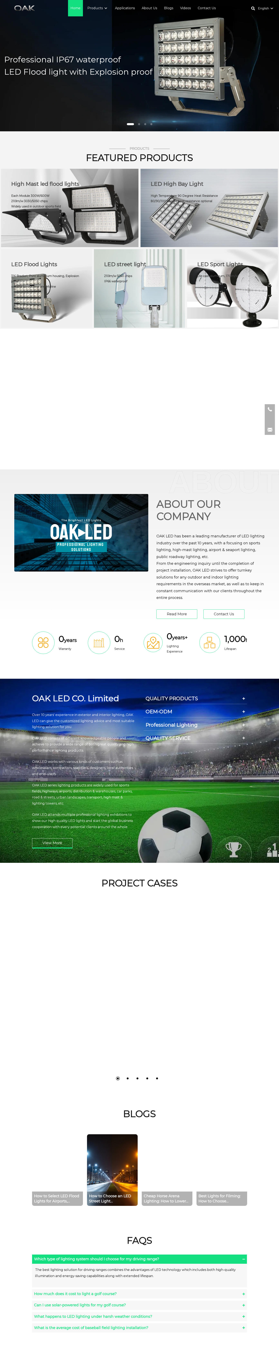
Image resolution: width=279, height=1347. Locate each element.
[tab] (195, 698)
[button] (105, 8)
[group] (57, 1170)
